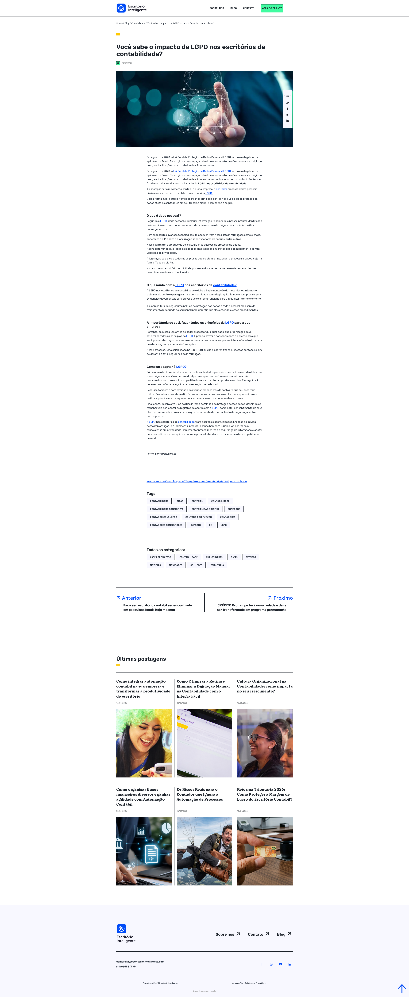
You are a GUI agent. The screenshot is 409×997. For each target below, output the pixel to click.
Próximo (283, 598)
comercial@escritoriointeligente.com (140, 961)
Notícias (155, 565)
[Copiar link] (287, 103)
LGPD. (209, 193)
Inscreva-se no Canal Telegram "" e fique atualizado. (197, 481)
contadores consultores (166, 524)
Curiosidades (214, 557)
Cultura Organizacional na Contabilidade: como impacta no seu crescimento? (265, 686)
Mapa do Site (237, 983)
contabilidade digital (205, 508)
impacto (195, 524)
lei (210, 524)
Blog (127, 23)
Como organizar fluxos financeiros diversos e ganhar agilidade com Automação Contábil (143, 797)
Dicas (180, 500)
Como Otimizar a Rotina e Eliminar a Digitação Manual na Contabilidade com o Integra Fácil (203, 689)
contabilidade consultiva (166, 508)
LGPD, (163, 221)
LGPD (179, 285)
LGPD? (181, 367)
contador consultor (163, 516)
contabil (197, 500)
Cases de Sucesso (160, 557)
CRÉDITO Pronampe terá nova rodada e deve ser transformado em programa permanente (251, 607)
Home (119, 23)
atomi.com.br (211, 991)
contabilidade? (225, 285)
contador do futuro (198, 516)
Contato (255, 934)
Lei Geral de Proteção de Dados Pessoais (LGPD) (202, 171)
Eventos (251, 557)
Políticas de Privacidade (255, 983)
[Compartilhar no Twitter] (287, 115)
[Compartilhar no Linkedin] (287, 121)
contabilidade (186, 421)
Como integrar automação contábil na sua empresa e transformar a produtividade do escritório (143, 689)
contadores (227, 516)
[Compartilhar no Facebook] (287, 109)
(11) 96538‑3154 (126, 966)
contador (221, 189)
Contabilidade (138, 23)
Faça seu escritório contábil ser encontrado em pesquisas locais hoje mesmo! (157, 607)
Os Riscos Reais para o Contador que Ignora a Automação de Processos (200, 794)
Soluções (196, 565)
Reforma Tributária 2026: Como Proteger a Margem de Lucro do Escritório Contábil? (264, 794)
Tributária (217, 565)
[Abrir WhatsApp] (8, 989)
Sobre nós (225, 934)
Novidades (175, 565)
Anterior (131, 598)
